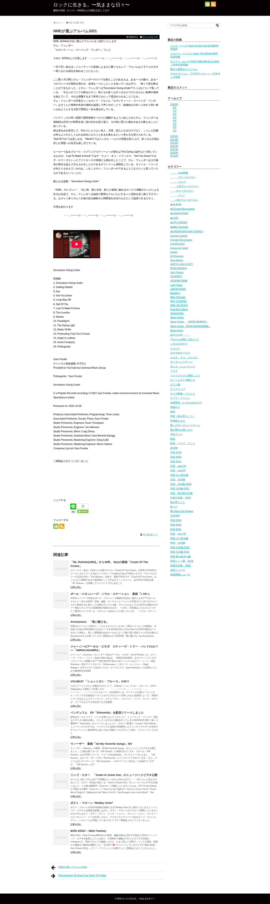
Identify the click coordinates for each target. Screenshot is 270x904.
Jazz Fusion (177, 272)
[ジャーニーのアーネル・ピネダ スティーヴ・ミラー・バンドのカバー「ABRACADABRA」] (61, 653)
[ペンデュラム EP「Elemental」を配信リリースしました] (61, 719)
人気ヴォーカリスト (184, 186)
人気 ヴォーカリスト (184, 200)
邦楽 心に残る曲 (179, 538)
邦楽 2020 (175, 525)
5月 (175, 117)
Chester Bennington (181, 240)
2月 (175, 127)
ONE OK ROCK (179, 305)
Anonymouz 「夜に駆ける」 (89, 621)
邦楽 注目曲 (177, 543)
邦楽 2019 (175, 520)
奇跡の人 (175, 407)
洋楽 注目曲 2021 (150, 37)
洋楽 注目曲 (177, 479)
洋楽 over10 (177, 470)
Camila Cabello (179, 236)
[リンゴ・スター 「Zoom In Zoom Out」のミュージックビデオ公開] (61, 781)
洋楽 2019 (175, 452)
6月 (175, 114)
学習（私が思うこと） (182, 416)
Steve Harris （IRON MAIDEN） (189, 321)
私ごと (174, 506)
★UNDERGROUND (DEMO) (186, 231)
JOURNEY (176, 276)
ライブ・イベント (180, 398)
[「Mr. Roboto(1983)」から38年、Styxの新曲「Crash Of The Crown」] (61, 568)
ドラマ (174, 371)
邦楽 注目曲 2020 (180, 547)
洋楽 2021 (175, 461)
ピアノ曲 (175, 384)
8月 (175, 107)
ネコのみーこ (150, 534)
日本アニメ (176, 434)
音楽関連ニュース (180, 574)
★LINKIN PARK (179, 213)
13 (82, 506)
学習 (172, 411)
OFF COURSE (178, 301)
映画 (172, 439)
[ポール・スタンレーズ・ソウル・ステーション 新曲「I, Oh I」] (61, 600)
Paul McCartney (179, 309)
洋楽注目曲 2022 (180, 497)
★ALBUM (175, 204)
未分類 (174, 448)
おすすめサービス (180, 353)
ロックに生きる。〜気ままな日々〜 (91, 4)
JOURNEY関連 (178, 280)
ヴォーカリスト (183, 177)
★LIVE (174, 218)
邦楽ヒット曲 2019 (181, 561)
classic (174, 252)
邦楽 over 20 (178, 534)
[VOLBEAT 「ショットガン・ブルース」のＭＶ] (61, 688)
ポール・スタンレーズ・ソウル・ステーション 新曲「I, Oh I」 (110, 593)
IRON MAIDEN (178, 268)
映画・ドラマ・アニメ (182, 443)
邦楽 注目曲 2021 (180, 552)
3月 (175, 124)
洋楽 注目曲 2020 (180, 484)
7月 (175, 111)
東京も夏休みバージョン (184, 69)
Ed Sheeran (176, 256)
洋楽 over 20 (178, 466)
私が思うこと (177, 502)
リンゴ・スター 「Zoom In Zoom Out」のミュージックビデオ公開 (113, 775)
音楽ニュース (177, 570)
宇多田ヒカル (177, 420)
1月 (175, 130)
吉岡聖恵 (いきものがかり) (186, 402)
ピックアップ (177, 389)
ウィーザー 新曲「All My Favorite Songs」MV (101, 743)
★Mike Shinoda (179, 227)
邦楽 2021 (175, 529)
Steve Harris (177, 317)
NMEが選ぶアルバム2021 (72, 867)
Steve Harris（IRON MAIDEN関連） (190, 326)
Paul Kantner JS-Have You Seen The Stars (82, 875)
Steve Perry (176, 330)
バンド (178, 181)
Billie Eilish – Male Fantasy (88, 830)
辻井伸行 (175, 515)
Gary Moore (176, 260)
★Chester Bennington (182, 209)
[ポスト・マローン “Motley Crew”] (61, 809)
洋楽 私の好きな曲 (181, 493)
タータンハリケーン (181, 362)
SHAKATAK (177, 313)
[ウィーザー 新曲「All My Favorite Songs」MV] (61, 750)
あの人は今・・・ (180, 335)
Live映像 (179, 172)
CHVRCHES (177, 244)
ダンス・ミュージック (182, 366)
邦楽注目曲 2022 (180, 565)
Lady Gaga (176, 285)
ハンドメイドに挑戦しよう (185, 375)
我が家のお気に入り (181, 430)
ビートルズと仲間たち (182, 380)
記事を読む (75, 587)
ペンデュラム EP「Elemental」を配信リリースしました (107, 712)
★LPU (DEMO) (178, 222)
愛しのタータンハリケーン (185, 425)
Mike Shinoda (177, 297)
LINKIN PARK (178, 289)
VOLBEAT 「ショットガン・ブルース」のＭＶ (100, 681)
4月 (175, 120)
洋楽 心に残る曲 (179, 475)
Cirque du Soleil (179, 248)
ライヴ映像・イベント (182, 393)
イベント (175, 348)
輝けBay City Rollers (181, 511)
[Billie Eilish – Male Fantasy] (61, 837)
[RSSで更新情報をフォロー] (213, 4)
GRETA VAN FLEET (181, 264)
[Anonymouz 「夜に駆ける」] (61, 628)
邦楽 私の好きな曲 (180, 556)
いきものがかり (179, 344)
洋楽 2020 (175, 457)
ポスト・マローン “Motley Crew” (91, 802)
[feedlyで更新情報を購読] (207, 4)
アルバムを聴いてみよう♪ (184, 339)
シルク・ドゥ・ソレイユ (184, 357)
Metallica (175, 293)
